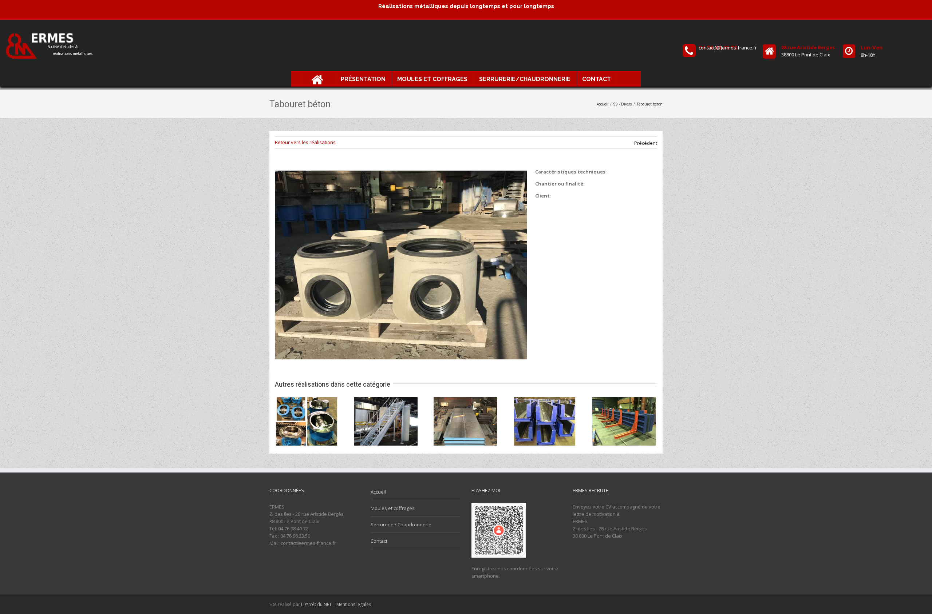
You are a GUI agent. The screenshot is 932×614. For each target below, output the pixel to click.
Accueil (378, 492)
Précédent (645, 143)
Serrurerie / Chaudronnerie (401, 524)
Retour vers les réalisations (305, 142)
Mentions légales (353, 604)
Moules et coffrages (393, 508)
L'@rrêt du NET (316, 604)
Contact (379, 541)
